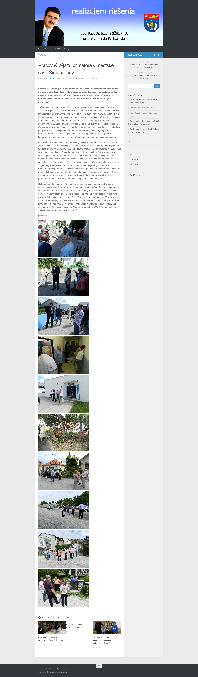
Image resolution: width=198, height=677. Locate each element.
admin (51, 79)
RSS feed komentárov (138, 170)
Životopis (57, 49)
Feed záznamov (136, 165)
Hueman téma (62, 672)
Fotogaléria (69, 49)
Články (42, 55)
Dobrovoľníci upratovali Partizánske (143, 108)
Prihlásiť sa (134, 159)
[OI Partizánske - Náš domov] (154, 55)
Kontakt (80, 49)
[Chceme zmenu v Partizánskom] (158, 55)
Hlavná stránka (44, 49)
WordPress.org (135, 175)
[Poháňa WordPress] (47, 672)
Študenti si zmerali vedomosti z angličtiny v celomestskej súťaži (103, 640)
